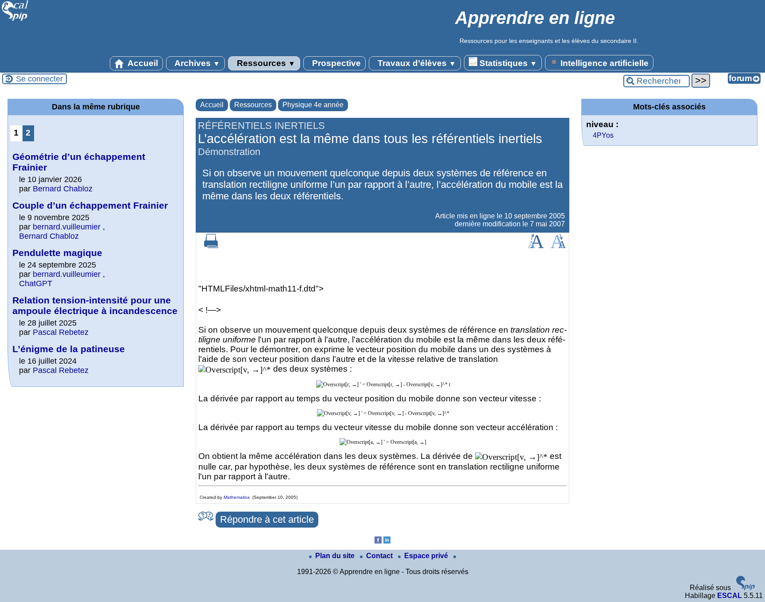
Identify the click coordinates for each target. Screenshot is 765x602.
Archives (196, 63)
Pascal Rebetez (61, 332)
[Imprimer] (211, 245)
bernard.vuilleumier (66, 226)
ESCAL (729, 595)
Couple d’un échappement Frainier (90, 205)
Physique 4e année (313, 105)
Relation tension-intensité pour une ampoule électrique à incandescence (95, 305)
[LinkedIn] (386, 541)
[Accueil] (15, 19)
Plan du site (335, 555)
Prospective (335, 63)
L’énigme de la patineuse (68, 349)
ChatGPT (35, 283)
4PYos (603, 135)
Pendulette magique (57, 253)
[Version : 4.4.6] (745, 587)
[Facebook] (378, 541)
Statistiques (507, 63)
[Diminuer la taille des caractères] (558, 245)
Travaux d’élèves (415, 63)
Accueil (142, 63)
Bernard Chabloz (63, 188)
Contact (380, 555)
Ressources (265, 63)
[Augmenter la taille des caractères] (536, 245)
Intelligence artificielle (603, 63)
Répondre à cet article (267, 519)
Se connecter (39, 78)
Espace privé (427, 555)
